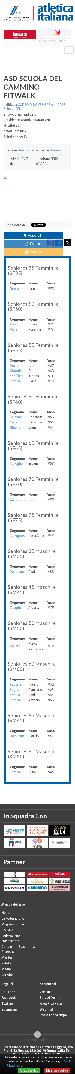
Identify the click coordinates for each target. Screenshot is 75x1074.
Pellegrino (17, 536)
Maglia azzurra (12, 924)
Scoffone (17, 376)
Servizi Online (50, 998)
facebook (41, 32)
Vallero (15, 646)
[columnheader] (19, 283)
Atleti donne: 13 (15, 137)
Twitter (7, 1004)
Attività (7, 975)
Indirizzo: (34, 107)
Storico (35, 252)
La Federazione (12, 918)
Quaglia (16, 608)
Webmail (46, 1009)
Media (6, 969)
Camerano (17, 500)
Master (6, 957)
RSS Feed (8, 992)
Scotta (15, 381)
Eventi (35, 243)
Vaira (14, 330)
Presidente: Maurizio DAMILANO (27, 120)
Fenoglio (16, 464)
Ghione (15, 427)
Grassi (14, 288)
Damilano (17, 572)
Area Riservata (51, 1004)
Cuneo (56, 150)
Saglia (14, 690)
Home (5, 913)
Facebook (8, 998)
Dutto (14, 366)
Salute (6, 963)
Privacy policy (15, 1065)
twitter (49, 32)
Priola (14, 324)
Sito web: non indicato (20, 114)
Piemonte (26, 150)
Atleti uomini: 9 (15, 131)
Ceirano (15, 422)
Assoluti (34, 235)
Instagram (9, 1009)
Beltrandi (17, 417)
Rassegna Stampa (53, 1015)
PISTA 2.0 (8, 930)
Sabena (15, 684)
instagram (57, 32)
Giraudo (16, 371)
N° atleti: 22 (12, 126)
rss (65, 32)
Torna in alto (38, 1040)
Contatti (46, 992)
